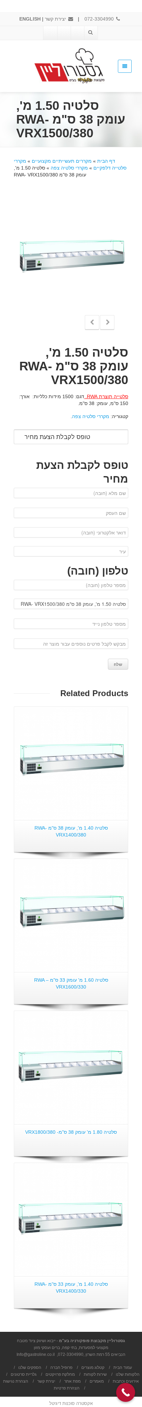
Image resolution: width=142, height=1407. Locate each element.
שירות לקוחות (95, 1374)
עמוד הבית (122, 1367)
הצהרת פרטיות (67, 1388)
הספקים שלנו (29, 1367)
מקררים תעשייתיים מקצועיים (62, 161)
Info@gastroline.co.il (36, 1354)
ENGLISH (30, 19)
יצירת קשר (56, 19)
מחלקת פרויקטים (60, 1374)
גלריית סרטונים (24, 1374)
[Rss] (50, 33)
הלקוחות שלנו (128, 1374)
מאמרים (97, 1381)
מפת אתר (72, 1381)
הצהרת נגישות (15, 1381)
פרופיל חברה (61, 1367)
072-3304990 (99, 19)
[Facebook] (77, 33)
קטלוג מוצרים (92, 1367)
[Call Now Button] (125, 1392)
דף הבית (106, 161)
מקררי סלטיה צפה (69, 168)
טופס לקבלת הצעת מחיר (57, 437)
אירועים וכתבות (126, 1381)
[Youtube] (64, 33)
